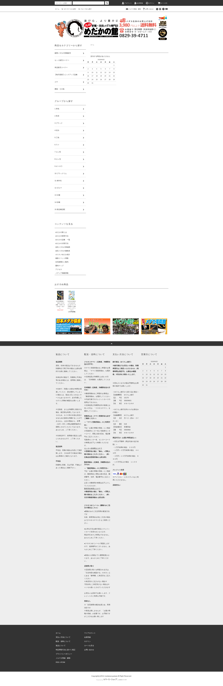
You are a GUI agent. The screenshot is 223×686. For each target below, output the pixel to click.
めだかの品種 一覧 (62, 240)
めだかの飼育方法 (61, 236)
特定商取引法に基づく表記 (65, 650)
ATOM (62, 662)
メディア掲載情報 (61, 273)
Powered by (99, 680)
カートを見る (89, 645)
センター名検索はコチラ (93, 448)
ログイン (151, 3)
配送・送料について (63, 641)
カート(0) (164, 3)
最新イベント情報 (61, 258)
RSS (57, 662)
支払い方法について (63, 637)
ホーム (57, 9)
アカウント (128, 3)
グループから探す (86, 9)
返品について (61, 645)
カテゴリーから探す (70, 9)
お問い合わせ (149, 9)
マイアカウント (90, 633)
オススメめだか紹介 (62, 254)
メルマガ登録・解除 (134, 9)
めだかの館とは (61, 232)
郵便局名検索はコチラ (92, 489)
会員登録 (140, 3)
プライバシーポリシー (64, 654)
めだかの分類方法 (61, 243)
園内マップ (59, 266)
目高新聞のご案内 (61, 262)
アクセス (58, 269)
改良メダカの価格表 (62, 251)
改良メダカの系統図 (62, 247)
